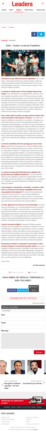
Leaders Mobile (5, 424)
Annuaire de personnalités (7, 419)
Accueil (3, 27)
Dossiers (13, 407)
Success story (26, 407)
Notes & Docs (29, 10)
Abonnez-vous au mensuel (32, 424)
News (11, 10)
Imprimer (34, 272)
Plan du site (29, 419)
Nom (3, 315)
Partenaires (7, 407)
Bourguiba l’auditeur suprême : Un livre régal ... (12, 384)
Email (3, 322)
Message (4, 330)
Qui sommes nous (5, 422)
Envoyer (39, 352)
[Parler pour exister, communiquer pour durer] (17, 367)
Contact (28, 422)
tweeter (41, 34)
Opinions (11, 27)
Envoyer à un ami (17, 272)
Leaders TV (19, 407)
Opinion (18, 10)
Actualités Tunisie (5, 417)
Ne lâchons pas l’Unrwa (32, 382)
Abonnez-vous (34, 288)
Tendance (39, 407)
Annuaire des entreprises (32, 417)
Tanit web (35, 429)
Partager (34, 34)
